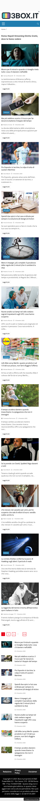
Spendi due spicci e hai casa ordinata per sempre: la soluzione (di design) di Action (17, 217)
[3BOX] (20, 15)
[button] (38, 23)
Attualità (13, 161)
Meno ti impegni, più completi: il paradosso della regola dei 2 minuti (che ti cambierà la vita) (18, 265)
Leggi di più (6, 89)
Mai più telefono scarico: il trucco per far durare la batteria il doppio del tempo (17, 119)
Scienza (6, 63)
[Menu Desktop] (3, 24)
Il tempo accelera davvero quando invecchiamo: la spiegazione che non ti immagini (16, 412)
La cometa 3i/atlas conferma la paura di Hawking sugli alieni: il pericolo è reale (17, 560)
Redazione (7, 771)
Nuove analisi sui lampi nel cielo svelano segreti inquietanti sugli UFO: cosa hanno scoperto (17, 314)
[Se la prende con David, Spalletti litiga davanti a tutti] (20, 449)
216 (24, 634)
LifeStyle (6, 112)
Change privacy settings (32, 799)
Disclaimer (32, 771)
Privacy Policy (18, 771)
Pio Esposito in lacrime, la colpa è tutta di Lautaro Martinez (25, 673)
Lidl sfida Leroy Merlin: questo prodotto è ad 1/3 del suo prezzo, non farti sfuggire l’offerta (19, 364)
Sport (5, 161)
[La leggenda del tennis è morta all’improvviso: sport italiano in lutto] (20, 594)
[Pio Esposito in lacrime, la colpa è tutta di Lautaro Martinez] (20, 153)
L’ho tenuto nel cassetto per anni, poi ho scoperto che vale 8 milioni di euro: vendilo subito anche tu (18, 512)
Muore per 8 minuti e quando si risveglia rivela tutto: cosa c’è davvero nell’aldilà (20, 70)
